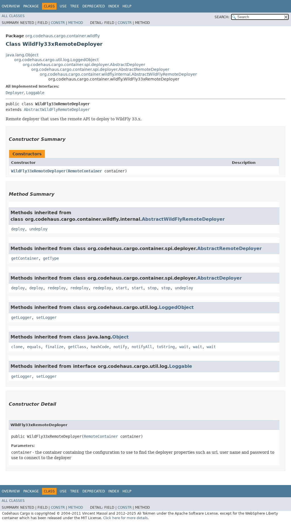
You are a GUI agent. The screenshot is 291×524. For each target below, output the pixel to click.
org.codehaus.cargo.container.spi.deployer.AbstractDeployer (84, 64)
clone (16, 346)
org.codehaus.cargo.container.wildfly (62, 36)
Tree (74, 6)
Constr (58, 23)
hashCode (100, 346)
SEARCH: (222, 17)
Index (113, 6)
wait (183, 346)
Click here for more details (125, 518)
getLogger (21, 317)
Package (31, 6)
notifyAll (142, 346)
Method (75, 23)
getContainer (24, 258)
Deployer (15, 92)
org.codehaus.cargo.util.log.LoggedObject (56, 59)
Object (120, 337)
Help (126, 6)
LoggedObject (176, 307)
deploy (18, 229)
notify (120, 346)
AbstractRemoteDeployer (229, 248)
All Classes (13, 16)
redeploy (56, 288)
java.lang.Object (22, 55)
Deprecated (93, 6)
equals (34, 346)
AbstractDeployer (219, 278)
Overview (11, 6)
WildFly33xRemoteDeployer (38, 171)
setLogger (46, 317)
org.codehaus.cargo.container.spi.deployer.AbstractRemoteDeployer (100, 69)
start (121, 288)
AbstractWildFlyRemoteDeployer (57, 109)
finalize (54, 346)
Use (63, 6)
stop (152, 288)
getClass (77, 346)
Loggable (35, 92)
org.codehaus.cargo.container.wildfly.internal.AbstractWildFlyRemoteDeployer (118, 74)
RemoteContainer (85, 171)
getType (51, 258)
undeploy (38, 229)
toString (166, 346)
